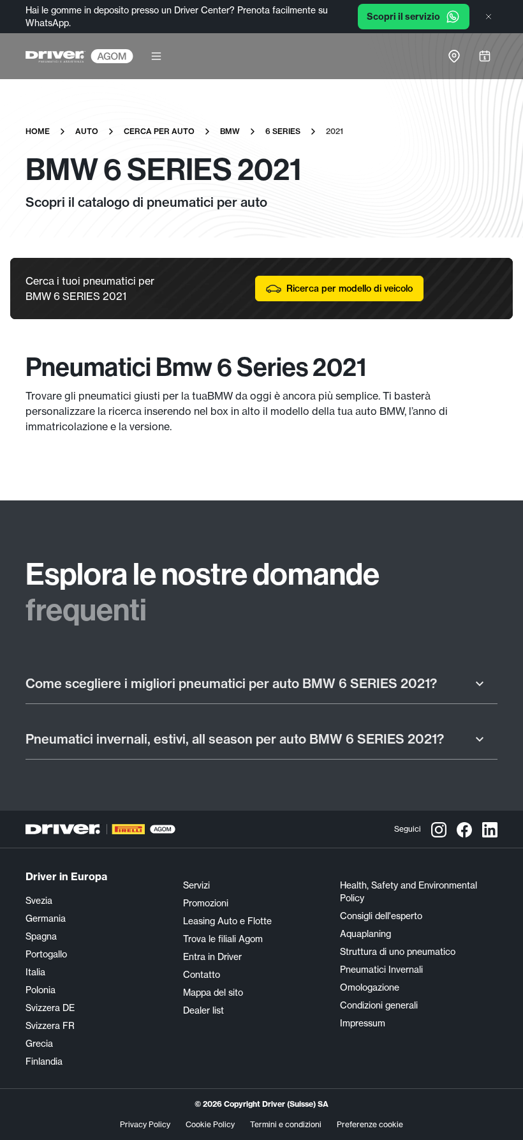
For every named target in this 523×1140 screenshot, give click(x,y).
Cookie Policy (210, 1124)
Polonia (40, 990)
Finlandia (44, 1061)
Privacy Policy (145, 1124)
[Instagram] (438, 829)
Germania (46, 918)
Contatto (201, 974)
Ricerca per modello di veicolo (349, 288)
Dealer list (203, 1010)
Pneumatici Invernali (381, 969)
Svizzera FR (50, 1025)
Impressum (362, 1023)
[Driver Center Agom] (55, 56)
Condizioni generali (379, 1005)
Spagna (41, 936)
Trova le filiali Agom (223, 939)
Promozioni (205, 903)
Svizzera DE (50, 1008)
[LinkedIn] (489, 829)
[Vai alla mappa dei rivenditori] (454, 56)
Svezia (39, 900)
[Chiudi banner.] (489, 16)
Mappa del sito (213, 992)
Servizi (196, 885)
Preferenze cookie (370, 1124)
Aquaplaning (365, 934)
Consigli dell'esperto (381, 916)
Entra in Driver (212, 957)
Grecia (39, 1043)
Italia (35, 972)
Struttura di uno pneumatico (397, 951)
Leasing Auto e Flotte (227, 921)
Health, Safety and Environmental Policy (408, 892)
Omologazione (369, 987)
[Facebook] (464, 829)
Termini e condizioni (285, 1124)
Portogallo (46, 954)
